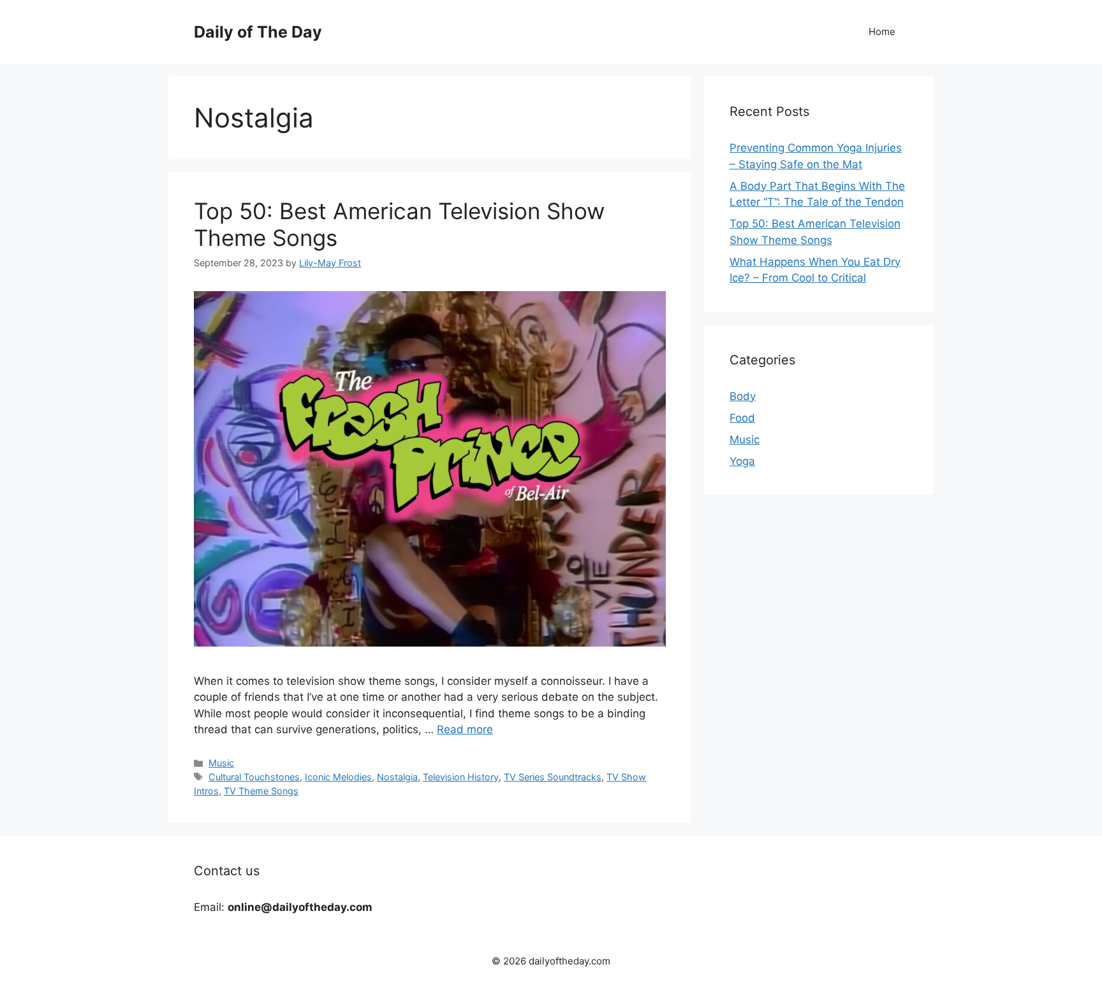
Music (221, 762)
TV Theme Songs (261, 790)
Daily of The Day (258, 31)
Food (742, 418)
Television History (461, 776)
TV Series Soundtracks (552, 776)
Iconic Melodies (338, 776)
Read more (465, 729)
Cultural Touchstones (254, 776)
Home (882, 31)
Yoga (742, 461)
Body (743, 396)
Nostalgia (397, 776)
